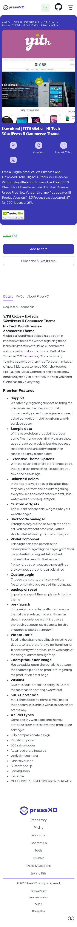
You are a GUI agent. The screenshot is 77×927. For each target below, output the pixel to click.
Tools (38, 850)
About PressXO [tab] (38, 296)
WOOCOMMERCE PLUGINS (26, 22)
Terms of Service (38, 897)
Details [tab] (8, 296)
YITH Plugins (49, 22)
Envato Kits (38, 873)
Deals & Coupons (38, 866)
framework (30, 356)
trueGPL (6, 22)
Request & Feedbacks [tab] (18, 307)
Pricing (38, 827)
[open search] (45, 8)
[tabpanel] (38, 553)
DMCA (38, 904)
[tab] (8, 296)
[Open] (70, 7)
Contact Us (38, 843)
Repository (39, 820)
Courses (38, 858)
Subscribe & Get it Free (38, 261)
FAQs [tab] (20, 296)
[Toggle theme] (71, 918)
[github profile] (58, 7)
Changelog (38, 910)
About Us (38, 835)
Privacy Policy (39, 890)
